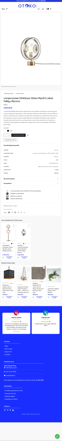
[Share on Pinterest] (18, 212)
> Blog (6, 346)
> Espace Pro (8, 351)
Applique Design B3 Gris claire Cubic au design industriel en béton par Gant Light (38, 287)
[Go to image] (8, 86)
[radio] (5, 131)
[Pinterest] (10, 410)
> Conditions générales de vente (13, 390)
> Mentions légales (9, 396)
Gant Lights (5, 283)
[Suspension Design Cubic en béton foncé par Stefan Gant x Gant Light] (8, 273)
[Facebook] (5, 410)
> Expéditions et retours (11, 399)
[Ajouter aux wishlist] (27, 135)
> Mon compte (8, 349)
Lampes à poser (20, 93)
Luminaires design (8, 93)
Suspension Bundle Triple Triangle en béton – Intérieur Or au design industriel (23, 289)
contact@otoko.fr (10, 375)
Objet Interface (51, 286)
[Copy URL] (24, 212)
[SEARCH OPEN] (39, 9)
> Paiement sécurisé (10, 393)
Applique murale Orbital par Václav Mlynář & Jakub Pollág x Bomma (23, 248)
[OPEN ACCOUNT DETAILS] (43, 9)
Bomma (56, 173)
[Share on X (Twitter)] (9, 212)
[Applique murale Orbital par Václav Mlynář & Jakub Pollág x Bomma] (23, 232)
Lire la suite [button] (16, 331)
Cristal (56, 169)
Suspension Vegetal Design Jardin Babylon (53, 290)
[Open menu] (5, 9)
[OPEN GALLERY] (31, 49)
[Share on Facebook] (12, 212)
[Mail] (21, 212)
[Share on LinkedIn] (15, 212)
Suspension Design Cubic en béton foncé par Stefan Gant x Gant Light (7, 288)
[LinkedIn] (13, 410)
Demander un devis (10, 140)
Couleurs (6, 128)
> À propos (7, 354)
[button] (23, 297)
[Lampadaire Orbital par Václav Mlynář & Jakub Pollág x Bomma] (8, 232)
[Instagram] (7, 410)
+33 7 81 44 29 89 (10, 371)
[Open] (51, 9)
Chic (57, 160)
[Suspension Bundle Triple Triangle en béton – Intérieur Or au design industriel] (23, 274)
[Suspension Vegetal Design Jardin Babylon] (53, 275)
